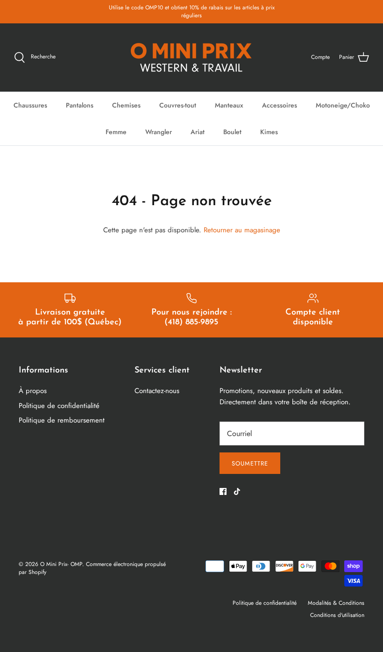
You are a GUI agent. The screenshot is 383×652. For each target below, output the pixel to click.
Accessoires (279, 105)
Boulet (232, 131)
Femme (116, 131)
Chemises (126, 105)
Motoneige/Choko (343, 105)
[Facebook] (223, 491)
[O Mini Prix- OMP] (191, 57)
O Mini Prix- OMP (61, 564)
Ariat (198, 131)
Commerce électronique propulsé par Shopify (92, 568)
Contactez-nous (157, 391)
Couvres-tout (177, 105)
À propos (33, 391)
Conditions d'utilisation (337, 615)
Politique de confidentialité (59, 406)
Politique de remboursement (62, 420)
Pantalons (79, 105)
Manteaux (229, 105)
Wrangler (158, 131)
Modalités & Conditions (336, 603)
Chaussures (30, 105)
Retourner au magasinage (242, 230)
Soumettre (250, 463)
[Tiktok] (237, 491)
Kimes (269, 131)
